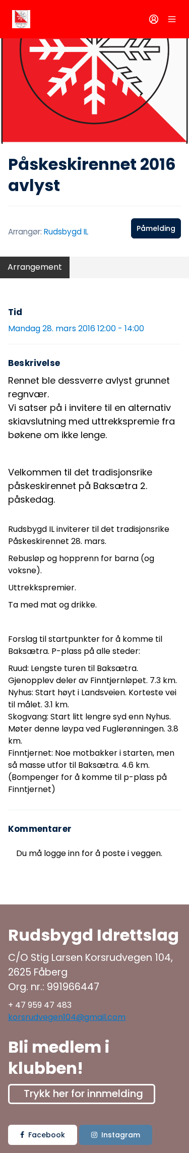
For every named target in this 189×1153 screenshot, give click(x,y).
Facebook (46, 1135)
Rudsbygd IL (66, 231)
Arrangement (35, 267)
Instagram (120, 1135)
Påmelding (156, 228)
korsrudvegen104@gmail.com (66, 1017)
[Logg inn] (154, 19)
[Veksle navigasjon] (172, 19)
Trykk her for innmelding (83, 1093)
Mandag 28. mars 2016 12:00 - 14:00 (76, 328)
